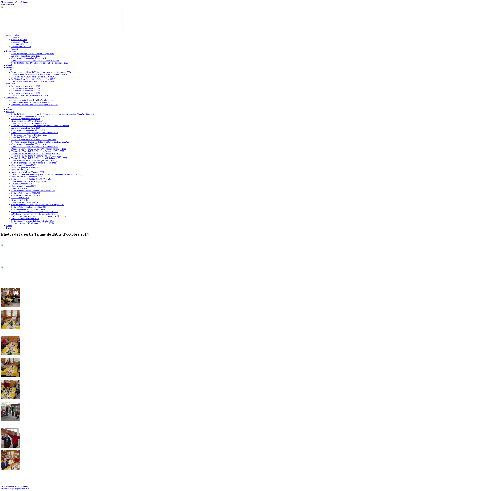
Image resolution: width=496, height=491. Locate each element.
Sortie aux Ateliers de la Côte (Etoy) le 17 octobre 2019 (34, 179)
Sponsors (15, 37)
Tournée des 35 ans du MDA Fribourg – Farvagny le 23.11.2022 (37, 151)
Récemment (11, 51)
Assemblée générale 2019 (21, 184)
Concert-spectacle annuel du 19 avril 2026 (28, 58)
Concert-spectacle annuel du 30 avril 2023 (28, 144)
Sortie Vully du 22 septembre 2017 (25, 202)
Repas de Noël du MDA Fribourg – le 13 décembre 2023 (34, 132)
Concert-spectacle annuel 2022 (23, 165)
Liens (8, 228)
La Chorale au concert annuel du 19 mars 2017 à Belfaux (34, 212)
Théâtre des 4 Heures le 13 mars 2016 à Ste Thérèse (32, 81)
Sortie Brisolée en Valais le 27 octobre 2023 (29, 135)
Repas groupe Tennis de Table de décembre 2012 (31, 102)
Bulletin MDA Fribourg (21, 46)
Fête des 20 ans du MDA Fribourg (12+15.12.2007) (32, 223)
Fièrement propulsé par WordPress (15, 489)
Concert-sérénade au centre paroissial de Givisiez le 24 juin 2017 (37, 205)
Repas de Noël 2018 (19, 188)
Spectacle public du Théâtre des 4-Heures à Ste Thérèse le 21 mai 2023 (40, 74)
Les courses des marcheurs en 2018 (25, 91)
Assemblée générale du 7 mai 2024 (25, 128)
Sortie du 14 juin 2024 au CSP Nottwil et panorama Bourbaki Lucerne (40, 125)
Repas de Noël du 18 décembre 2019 (26, 177)
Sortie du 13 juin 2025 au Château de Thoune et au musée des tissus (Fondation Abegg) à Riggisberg (52, 114)
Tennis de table (12, 98)
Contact (14, 49)
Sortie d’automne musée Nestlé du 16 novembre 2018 (33, 191)
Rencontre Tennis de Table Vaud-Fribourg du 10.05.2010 (34, 105)
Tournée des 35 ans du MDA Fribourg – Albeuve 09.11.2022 (36, 156)
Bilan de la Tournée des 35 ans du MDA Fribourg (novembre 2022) (39, 149)
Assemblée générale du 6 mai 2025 (25, 119)
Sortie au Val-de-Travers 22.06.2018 (26, 193)
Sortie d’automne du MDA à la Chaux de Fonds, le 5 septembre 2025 (39, 63)
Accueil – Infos (12, 35)
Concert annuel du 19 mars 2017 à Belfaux (28, 209)
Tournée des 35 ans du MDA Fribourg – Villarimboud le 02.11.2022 (39, 158)
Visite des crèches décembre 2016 (25, 218)
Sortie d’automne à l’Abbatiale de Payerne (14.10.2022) (34, 160)
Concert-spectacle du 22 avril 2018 (25, 195)
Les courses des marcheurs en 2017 (25, 93)
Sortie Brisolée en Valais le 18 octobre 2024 (29, 123)
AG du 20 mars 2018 (20, 198)
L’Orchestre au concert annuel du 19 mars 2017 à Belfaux (35, 214)
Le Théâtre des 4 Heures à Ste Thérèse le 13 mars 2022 (33, 77)
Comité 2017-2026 (19, 39)
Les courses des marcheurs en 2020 (25, 86)
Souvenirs (10, 112)
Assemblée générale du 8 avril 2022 (26, 167)
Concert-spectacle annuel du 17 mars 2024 (28, 130)
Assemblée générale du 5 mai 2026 (25, 56)
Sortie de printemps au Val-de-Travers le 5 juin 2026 (32, 53)
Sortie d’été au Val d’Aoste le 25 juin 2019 (28, 181)
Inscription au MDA (19, 42)
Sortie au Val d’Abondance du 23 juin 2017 (29, 207)
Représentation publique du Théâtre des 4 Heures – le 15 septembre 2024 (41, 72)
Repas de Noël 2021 (19, 170)
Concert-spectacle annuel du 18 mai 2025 (28, 116)
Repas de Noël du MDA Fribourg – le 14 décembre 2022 (34, 146)
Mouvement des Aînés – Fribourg (14, 2)
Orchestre (10, 67)
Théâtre (9, 70)
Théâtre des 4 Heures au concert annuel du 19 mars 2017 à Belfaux (38, 216)
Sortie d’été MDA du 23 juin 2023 (25, 137)
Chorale (9, 65)
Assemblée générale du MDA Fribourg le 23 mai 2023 (33, 139)
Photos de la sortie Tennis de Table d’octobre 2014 (32, 100)
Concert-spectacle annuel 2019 (23, 186)
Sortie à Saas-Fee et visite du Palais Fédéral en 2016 (32, 221)
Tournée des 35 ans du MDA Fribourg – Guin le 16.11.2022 (35, 153)
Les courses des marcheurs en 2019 (25, 88)
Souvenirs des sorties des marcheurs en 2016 (29, 95)
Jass (7, 107)
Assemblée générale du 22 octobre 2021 (27, 172)
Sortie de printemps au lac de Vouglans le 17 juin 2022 (33, 163)
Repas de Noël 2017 (19, 200)
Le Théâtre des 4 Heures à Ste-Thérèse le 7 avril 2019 (33, 79)
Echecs (9, 109)
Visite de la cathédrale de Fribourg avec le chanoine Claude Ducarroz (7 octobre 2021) (46, 174)
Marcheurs (10, 84)
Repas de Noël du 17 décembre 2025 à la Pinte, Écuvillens (35, 60)
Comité (9, 225)
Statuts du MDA (18, 44)
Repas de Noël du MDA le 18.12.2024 (27, 121)
